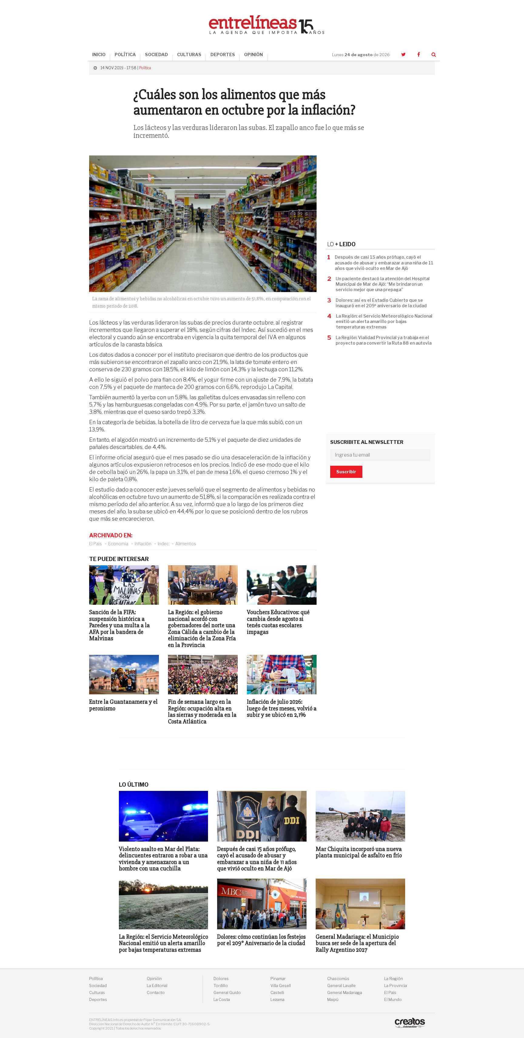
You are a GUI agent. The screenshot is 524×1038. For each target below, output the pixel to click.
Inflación (143, 543)
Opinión (154, 978)
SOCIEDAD (156, 54)
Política (145, 68)
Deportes (98, 999)
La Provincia (395, 985)
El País (95, 543)
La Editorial (157, 985)
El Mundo (393, 999)
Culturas (97, 992)
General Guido (227, 992)
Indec (163, 543)
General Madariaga (344, 992)
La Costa (221, 999)
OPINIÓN (253, 54)
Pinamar (278, 978)
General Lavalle (341, 985)
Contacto (156, 992)
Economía (118, 543)
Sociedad (98, 985)
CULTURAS (189, 54)
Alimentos (185, 543)
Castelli (277, 992)
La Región (393, 978)
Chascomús (338, 978)
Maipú (332, 999)
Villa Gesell (280, 985)
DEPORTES (222, 54)
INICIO (99, 54)
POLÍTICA (125, 54)
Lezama (277, 999)
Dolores (221, 978)
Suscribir (346, 471)
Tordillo (220, 985)
